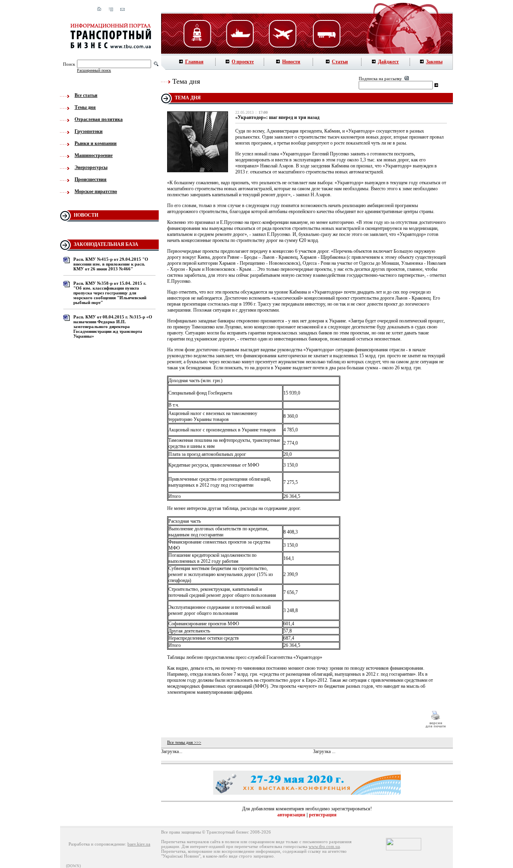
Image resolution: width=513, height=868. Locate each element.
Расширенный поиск (94, 70)
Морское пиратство (96, 191)
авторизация (291, 815)
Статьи (340, 61)
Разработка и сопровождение (97, 844)
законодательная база (106, 244)
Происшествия (91, 179)
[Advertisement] (292, 719)
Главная (194, 61)
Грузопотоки (89, 131)
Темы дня (85, 107)
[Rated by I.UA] (403, 848)
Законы (434, 61)
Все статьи (86, 95)
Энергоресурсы (91, 167)
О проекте (243, 61)
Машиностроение (94, 155)
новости (86, 215)
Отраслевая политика (99, 119)
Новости (291, 61)
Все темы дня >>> (184, 742)
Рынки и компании (96, 143)
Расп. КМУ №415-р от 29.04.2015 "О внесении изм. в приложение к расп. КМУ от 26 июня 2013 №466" (110, 264)
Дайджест (388, 61)
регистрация (323, 815)
